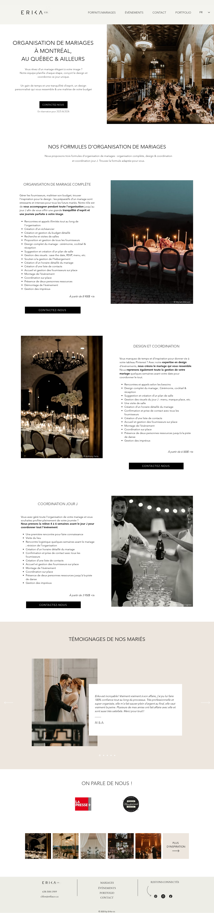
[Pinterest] (156, 896)
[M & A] (99, 755)
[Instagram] (163, 896)
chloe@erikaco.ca (49, 896)
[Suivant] (205, 702)
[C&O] (103, 755)
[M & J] (114, 755)
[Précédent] (8, 702)
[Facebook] (171, 896)
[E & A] (107, 755)
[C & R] (111, 755)
